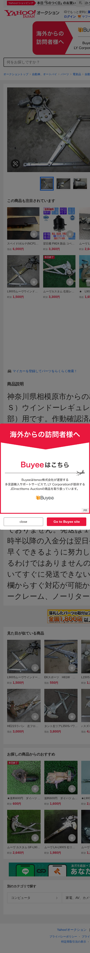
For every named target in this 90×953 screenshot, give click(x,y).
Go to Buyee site (67, 521)
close (23, 521)
